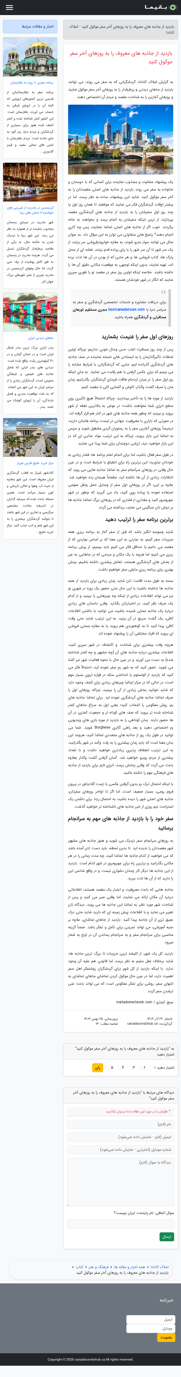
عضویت (166, 1337)
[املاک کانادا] (160, 7)
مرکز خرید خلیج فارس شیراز (35, 463)
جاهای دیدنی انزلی (40, 338)
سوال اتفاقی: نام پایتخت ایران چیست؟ (144, 1213)
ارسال (167, 1237)
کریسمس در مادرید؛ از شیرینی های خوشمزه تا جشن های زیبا (30, 210)
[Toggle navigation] (9, 7)
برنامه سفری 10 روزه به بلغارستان (32, 82)
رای (97, 1068)
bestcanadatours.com (126, 310)
